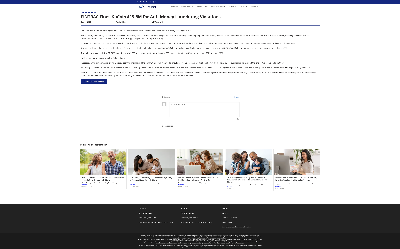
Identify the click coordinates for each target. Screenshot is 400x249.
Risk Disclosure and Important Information (236, 227)
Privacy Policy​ (227, 222)
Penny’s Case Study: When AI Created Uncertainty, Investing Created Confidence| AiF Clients (296, 179)
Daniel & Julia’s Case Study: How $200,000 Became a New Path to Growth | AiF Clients (102, 179)
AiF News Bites (88, 12)
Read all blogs (121, 22)
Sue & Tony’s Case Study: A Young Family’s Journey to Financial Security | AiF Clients (151, 179)
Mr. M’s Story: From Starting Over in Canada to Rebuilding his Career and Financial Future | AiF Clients (247, 179)
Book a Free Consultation (94, 81)
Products (225, 208)
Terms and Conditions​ (229, 218)
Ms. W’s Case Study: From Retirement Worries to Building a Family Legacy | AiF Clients (198, 179)
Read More (84, 184)
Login (237, 97)
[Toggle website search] (262, 6)
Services (225, 213)
